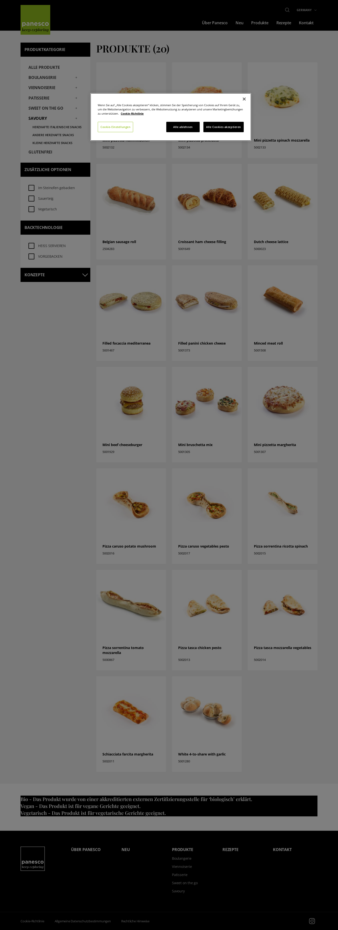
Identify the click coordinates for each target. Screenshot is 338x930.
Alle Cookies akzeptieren (223, 127)
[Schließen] (244, 99)
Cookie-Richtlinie (132, 113)
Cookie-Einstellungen (115, 127)
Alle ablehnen (183, 127)
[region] (170, 117)
